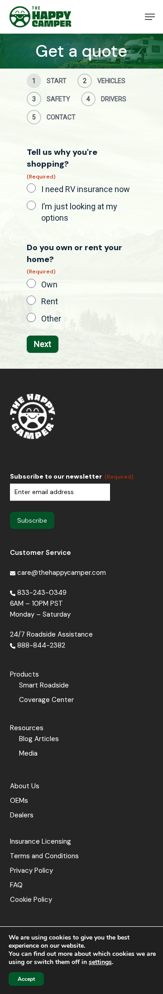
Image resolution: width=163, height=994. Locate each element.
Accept (26, 979)
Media (28, 753)
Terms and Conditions (44, 855)
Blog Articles (39, 738)
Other (51, 318)
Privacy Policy (31, 870)
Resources (26, 727)
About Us (24, 786)
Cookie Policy (31, 899)
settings (100, 962)
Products (24, 674)
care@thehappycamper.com (60, 572)
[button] (150, 16)
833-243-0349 (42, 592)
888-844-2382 (41, 645)
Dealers (22, 815)
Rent (49, 301)
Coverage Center (46, 699)
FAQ (16, 885)
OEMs (19, 800)
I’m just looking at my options (79, 212)
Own (49, 284)
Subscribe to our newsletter (72, 476)
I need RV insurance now (85, 189)
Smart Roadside (44, 685)
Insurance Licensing (40, 841)
